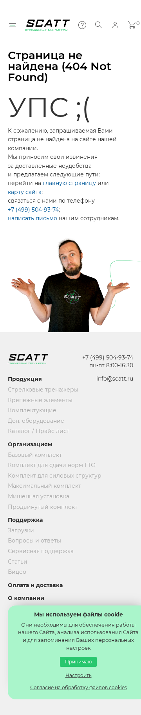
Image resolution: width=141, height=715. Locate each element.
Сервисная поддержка (41, 551)
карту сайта (25, 192)
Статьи (17, 561)
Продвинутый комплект (43, 506)
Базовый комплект (35, 454)
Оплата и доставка (35, 585)
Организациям (30, 444)
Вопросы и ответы (34, 540)
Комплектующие (32, 410)
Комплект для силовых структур (45, 475)
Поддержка (25, 519)
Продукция (25, 379)
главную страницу (69, 183)
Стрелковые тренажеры (43, 389)
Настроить (78, 675)
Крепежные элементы (40, 400)
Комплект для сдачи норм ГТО (45, 465)
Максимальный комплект (44, 485)
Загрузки (21, 530)
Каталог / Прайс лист (38, 431)
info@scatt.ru (114, 378)
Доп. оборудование (36, 420)
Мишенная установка (38, 496)
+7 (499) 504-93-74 (33, 209)
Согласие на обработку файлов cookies (78, 687)
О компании (26, 598)
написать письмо (32, 218)
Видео (17, 571)
